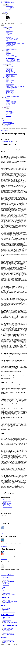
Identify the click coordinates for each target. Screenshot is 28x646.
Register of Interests (10, 58)
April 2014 (5, 126)
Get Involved (9, 82)
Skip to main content (5, 1)
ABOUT (5, 97)
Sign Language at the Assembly (13, 96)
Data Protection (6, 630)
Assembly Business (7, 27)
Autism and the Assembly (11, 88)
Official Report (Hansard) (11, 39)
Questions (5, 578)
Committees (8, 9)
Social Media (9, 70)
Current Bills (6, 590)
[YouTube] (7, 15)
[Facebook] (7, 21)
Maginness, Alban (7, 505)
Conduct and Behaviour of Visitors (10, 622)
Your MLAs (5, 50)
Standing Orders (9, 45)
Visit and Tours (6, 617)
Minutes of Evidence (7, 124)
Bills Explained (6, 592)
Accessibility (5, 637)
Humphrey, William (7, 503)
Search (2, 533)
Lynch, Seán (6, 504)
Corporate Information (11, 102)
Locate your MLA (10, 55)
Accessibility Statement (8, 640)
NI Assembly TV (9, 68)
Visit (7, 81)
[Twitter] (8, 19)
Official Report (9, 8)
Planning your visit (10, 90)
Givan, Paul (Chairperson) (9, 499)
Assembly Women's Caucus (12, 49)
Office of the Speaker (10, 44)
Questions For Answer (11, 42)
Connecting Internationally (11, 87)
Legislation (8, 34)
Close (2, 118)
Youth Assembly (9, 85)
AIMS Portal (8, 32)
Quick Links (6, 4)
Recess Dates (9, 104)
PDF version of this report (6, 141)
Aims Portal (8, 10)
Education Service (10, 84)
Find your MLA (6, 600)
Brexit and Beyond (7, 583)
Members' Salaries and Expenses (13, 56)
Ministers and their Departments (13, 61)
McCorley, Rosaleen (7, 507)
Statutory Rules (6, 593)
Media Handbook (10, 75)
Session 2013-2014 (7, 125)
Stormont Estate (9, 91)
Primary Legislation (10, 7)
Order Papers (9, 40)
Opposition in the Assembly (12, 38)
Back (8, 28)
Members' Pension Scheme (12, 60)
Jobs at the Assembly (10, 103)
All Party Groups (9, 62)
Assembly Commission (11, 101)
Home (4, 120)
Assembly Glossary (10, 92)
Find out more (4, 546)
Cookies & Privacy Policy (8, 641)
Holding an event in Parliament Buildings (15, 86)
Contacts (5, 12)
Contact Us (3, 572)
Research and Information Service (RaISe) (15, 43)
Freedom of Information (8, 633)
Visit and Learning (7, 77)
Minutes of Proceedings (11, 48)
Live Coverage (9, 33)
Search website (4, 23)
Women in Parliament (10, 93)
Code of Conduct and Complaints (13, 59)
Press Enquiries (9, 71)
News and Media (7, 64)
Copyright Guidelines (8, 629)
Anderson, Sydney (7, 501)
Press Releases (9, 69)
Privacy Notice (6, 631)
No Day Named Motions (11, 46)
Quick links (5, 107)
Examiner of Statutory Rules (9, 594)
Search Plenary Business (11, 36)
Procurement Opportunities (9, 634)
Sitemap (5, 642)
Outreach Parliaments (10, 95)
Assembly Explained (10, 76)
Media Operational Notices (12, 72)
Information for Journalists (11, 74)
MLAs (7, 54)
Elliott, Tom (5, 502)
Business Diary (9, 6)
